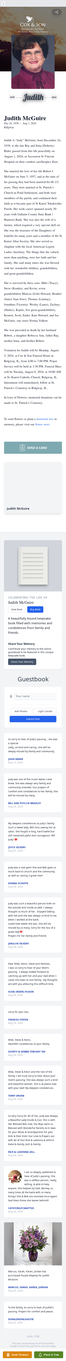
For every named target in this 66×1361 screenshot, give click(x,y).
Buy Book (35, 609)
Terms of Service (42, 1346)
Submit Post (33, 719)
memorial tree (44, 419)
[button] (33, 1244)
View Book (16, 609)
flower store (42, 424)
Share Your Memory (22, 661)
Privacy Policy (23, 1346)
